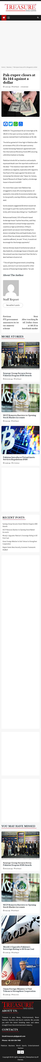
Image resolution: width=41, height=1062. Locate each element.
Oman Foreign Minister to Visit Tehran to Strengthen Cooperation (19, 990)
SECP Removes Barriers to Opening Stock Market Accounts (19, 416)
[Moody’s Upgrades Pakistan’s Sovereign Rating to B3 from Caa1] (20, 930)
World (18, 1045)
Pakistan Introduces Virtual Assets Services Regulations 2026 (19, 458)
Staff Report (16, 87)
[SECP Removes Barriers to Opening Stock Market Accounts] (20, 398)
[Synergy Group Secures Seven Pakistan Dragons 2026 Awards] (20, 356)
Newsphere (30, 1057)
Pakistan (4, 1045)
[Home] (4, 18)
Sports (24, 1045)
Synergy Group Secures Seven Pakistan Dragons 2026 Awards (17, 374)
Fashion (20, 1048)
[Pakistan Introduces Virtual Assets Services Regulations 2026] (20, 440)
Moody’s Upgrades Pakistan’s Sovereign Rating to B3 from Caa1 (18, 948)
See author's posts (13, 305)
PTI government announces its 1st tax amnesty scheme (11, 322)
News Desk (16, 995)
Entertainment (33, 1045)
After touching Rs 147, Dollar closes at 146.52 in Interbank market (30, 322)
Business (12, 1045)
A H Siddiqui (16, 463)
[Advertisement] (20, 42)
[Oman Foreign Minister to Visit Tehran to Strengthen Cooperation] (20, 972)
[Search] (38, 18)
